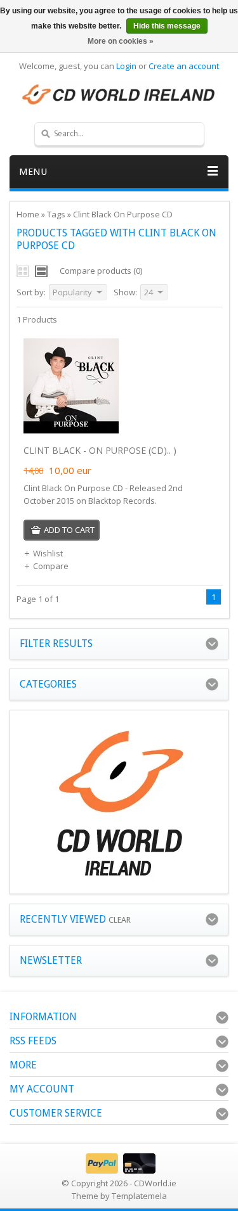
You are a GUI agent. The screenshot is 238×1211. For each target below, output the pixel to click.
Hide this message (167, 26)
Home (28, 214)
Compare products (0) (101, 270)
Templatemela (139, 1195)
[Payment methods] (119, 1170)
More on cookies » (121, 41)
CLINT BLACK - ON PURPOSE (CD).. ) (99, 450)
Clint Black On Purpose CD (123, 214)
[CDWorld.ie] (119, 95)
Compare (51, 566)
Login (126, 66)
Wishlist (48, 553)
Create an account (184, 66)
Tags (56, 214)
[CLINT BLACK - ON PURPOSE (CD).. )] (71, 430)
